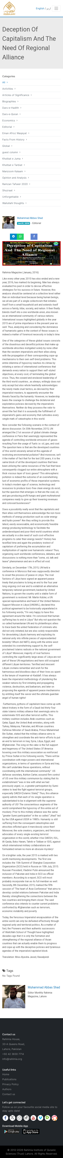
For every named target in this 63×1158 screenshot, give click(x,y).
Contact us (8, 1094)
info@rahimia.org (12, 1058)
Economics (9, 120)
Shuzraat (7, 190)
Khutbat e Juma (11, 158)
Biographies (9, 101)
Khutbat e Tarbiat (12, 164)
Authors (6, 1089)
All (4, 82)
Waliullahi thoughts (13, 203)
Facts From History (13, 139)
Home (5, 1074)
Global (6, 145)
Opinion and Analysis (14, 177)
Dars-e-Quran (10, 114)
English (40, 8)
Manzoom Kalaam (13, 171)
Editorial (7, 126)
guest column (10, 152)
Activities (8, 88)
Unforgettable (10, 196)
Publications (9, 1079)
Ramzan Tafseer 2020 (15, 184)
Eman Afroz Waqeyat (15, 133)
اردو (49, 8)
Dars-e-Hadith (11, 107)
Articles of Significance (16, 95)
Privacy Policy (10, 1084)
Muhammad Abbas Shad (30, 218)
